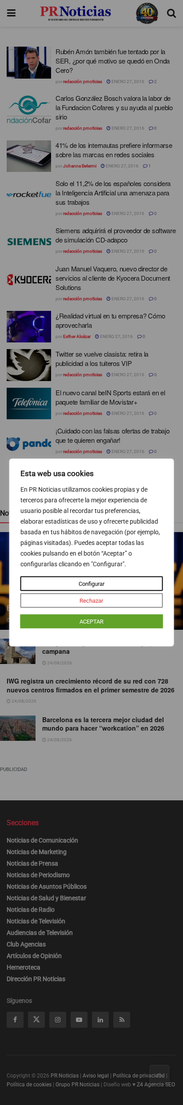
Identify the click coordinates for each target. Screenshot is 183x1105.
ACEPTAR (91, 621)
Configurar (91, 583)
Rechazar (91, 600)
